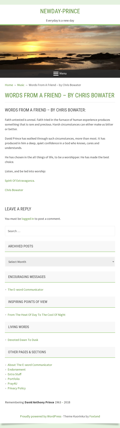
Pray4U (12, 383)
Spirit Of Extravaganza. (20, 180)
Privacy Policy (17, 388)
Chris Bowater (14, 190)
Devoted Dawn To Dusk (23, 340)
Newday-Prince (60, 11)
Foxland (94, 416)
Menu (63, 73)
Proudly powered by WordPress (40, 416)
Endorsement (17, 369)
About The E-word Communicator (30, 365)
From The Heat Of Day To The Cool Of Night (36, 315)
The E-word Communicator (25, 289)
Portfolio (14, 379)
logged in (28, 219)
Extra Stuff (14, 374)
